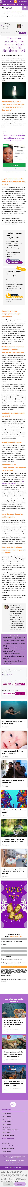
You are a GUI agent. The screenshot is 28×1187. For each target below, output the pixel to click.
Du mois (5, 944)
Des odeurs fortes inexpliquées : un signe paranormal (13, 647)
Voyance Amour (6, 1127)
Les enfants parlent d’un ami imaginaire (12, 660)
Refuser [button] (8, 1184)
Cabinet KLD (8, 12)
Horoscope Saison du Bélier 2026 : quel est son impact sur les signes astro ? (13, 1054)
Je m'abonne (14, 967)
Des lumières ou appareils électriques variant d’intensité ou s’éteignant (13, 650)
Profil (14, 169)
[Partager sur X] (24, 33)
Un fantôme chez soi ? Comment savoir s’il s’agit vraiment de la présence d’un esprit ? (14, 638)
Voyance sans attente (8, 1135)
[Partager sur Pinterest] (22, 33)
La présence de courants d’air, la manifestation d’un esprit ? (14, 644)
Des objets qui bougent (8, 655)
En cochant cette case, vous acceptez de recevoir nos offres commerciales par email (14, 963)
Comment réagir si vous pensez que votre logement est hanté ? (13, 662)
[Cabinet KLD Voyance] (7, 8)
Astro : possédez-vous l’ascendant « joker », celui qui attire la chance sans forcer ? (13, 1023)
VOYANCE (19, 12)
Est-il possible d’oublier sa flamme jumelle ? (13, 811)
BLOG (14, 12)
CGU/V (21, 959)
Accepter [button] (19, 1184)
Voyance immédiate (7, 1119)
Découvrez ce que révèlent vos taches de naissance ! (12, 752)
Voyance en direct (7, 1124)
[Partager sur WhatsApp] (26, 33)
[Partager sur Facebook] (20, 33)
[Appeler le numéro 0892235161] (7, 5)
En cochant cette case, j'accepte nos (12, 959)
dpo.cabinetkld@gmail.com (6, 975)
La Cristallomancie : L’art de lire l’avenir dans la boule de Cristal (13, 840)
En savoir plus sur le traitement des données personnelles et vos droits (13, 980)
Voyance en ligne (6, 1121)
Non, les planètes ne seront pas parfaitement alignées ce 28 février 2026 (14, 1083)
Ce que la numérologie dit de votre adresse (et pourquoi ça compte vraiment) (14, 871)
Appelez (15, 165)
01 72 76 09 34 (7, 675)
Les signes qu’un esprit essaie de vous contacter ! (13, 781)
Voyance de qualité (7, 1116)
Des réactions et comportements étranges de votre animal (13, 657)
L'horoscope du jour (7, 941)
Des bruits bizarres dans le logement (12, 653)
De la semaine (19, 941)
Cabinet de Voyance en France (10, 1129)
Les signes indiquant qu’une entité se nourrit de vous (14, 722)
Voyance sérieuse (6, 1132)
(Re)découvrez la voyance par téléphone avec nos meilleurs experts (13, 641)
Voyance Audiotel (6, 1113)
